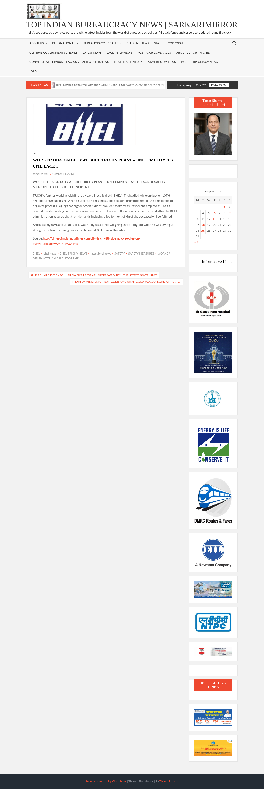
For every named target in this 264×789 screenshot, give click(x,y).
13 (214, 219)
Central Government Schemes (53, 52)
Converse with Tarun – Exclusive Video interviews (69, 61)
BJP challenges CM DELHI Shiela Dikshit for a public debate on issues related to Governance (96, 275)
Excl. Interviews (119, 52)
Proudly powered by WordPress (105, 781)
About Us (36, 43)
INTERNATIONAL (63, 43)
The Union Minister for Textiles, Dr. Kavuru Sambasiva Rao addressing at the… (124, 281)
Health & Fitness (126, 61)
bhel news (50, 253)
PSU (183, 61)
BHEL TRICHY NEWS (73, 253)
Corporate (176, 43)
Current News (138, 43)
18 (203, 225)
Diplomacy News (205, 61)
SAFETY (119, 253)
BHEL (36, 253)
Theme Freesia (168, 781)
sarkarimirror (40, 173)
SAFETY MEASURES (141, 253)
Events (34, 71)
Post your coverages (154, 52)
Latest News (92, 52)
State (158, 43)
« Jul (197, 242)
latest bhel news (101, 253)
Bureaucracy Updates (100, 43)
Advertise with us (162, 61)
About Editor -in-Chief (193, 52)
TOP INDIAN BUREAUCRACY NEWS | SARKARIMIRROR (132, 24)
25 (203, 230)
